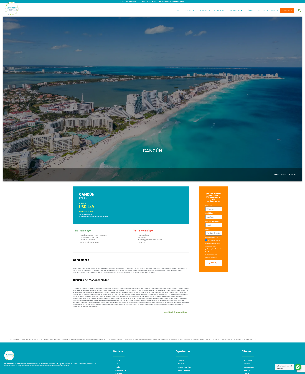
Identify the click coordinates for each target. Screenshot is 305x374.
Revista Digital (219, 10)
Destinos (188, 10)
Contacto (274, 10)
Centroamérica (120, 370)
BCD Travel (248, 360)
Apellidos (209, 213)
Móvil (207, 229)
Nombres (208, 205)
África (117, 360)
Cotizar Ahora (287, 10)
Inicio (179, 10)
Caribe (283, 175)
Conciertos (181, 364)
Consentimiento (211, 238)
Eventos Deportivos (184, 367)
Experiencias (202, 10)
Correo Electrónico (212, 221)
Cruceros (181, 360)
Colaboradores (262, 10)
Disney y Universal (184, 370)
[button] (299, 10)
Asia (117, 364)
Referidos (249, 10)
